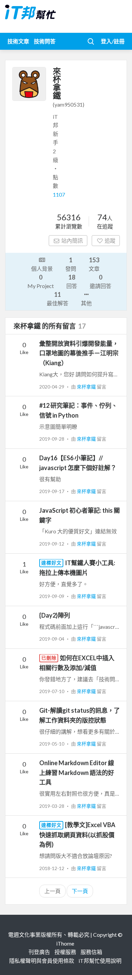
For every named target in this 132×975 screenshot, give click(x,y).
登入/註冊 (113, 41)
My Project (40, 281)
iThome (65, 943)
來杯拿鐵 (87, 387)
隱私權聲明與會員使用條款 (41, 960)
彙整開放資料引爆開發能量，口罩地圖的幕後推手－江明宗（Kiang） (78, 353)
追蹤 (110, 240)
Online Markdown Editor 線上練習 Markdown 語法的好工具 (76, 772)
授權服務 (65, 952)
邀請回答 (100, 281)
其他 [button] (86, 303)
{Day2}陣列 (54, 615)
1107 (59, 194)
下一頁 (80, 891)
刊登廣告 (39, 952)
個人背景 (42, 268)
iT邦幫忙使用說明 (100, 960)
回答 (71, 281)
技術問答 (45, 41)
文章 (94, 264)
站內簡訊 (72, 240)
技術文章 (18, 41)
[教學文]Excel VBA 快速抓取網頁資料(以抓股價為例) (77, 834)
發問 (70, 264)
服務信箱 (91, 952)
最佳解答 (57, 298)
